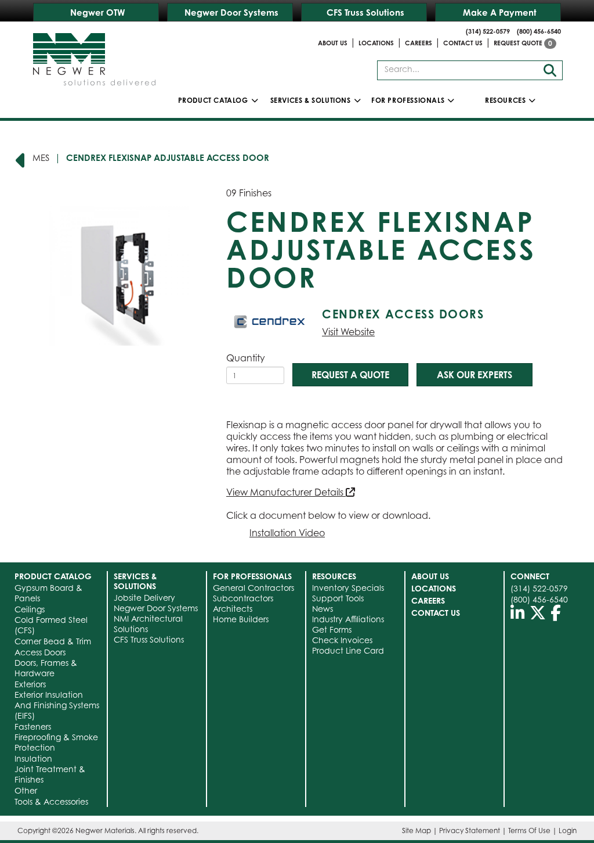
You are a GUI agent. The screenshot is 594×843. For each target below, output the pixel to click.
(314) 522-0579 (488, 31)
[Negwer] (94, 55)
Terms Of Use (529, 830)
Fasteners (33, 726)
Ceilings (30, 609)
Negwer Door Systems (231, 12)
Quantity (245, 358)
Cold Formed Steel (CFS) (51, 625)
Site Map (416, 830)
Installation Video (287, 533)
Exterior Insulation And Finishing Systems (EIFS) (57, 705)
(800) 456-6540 (539, 31)
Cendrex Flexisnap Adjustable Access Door (167, 157)
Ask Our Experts (474, 375)
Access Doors (40, 652)
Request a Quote (350, 375)
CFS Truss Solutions (365, 12)
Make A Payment (500, 12)
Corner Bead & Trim (53, 641)
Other (26, 790)
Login (568, 830)
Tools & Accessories (51, 801)
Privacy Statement (469, 830)
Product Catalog (213, 100)
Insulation (33, 758)
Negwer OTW (97, 12)
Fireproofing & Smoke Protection (56, 742)
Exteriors (30, 684)
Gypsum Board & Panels (48, 593)
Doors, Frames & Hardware (46, 668)
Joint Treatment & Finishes (50, 774)
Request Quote (523, 43)
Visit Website (348, 332)
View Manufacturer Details (286, 492)
